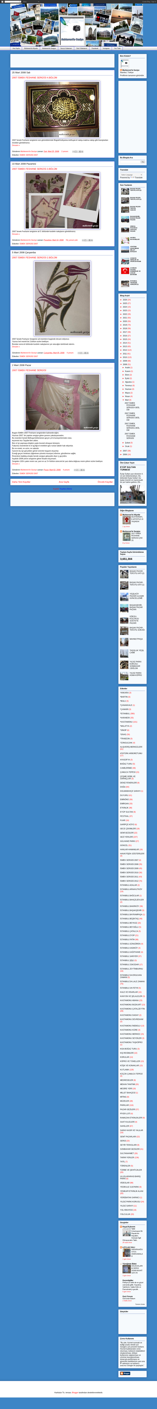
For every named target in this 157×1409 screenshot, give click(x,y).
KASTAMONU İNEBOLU (130, 1026)
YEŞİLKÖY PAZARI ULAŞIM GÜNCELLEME (137, 596)
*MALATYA (124, 726)
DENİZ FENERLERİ (128, 783)
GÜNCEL (124, 845)
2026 (125, 300)
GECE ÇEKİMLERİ (128, 829)
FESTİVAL (124, 816)
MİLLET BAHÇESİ (127, 1093)
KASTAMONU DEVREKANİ (131, 1019)
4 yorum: (70, 353)
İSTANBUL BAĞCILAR (129, 896)
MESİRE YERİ (126, 1089)
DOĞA (123, 787)
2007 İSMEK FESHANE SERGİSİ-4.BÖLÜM (34, 77)
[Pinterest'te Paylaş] (82, 151)
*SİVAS (123, 734)
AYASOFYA (125, 760)
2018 (125, 328)
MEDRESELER (126, 1080)
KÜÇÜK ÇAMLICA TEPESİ (131, 1074)
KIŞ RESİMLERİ (127, 1053)
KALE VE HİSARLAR (129, 992)
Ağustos (128, 382)
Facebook (95, 48)
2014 (125, 343)
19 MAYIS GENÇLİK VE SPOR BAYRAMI (135, 259)
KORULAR (124, 1057)
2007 (125, 451)
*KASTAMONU (126, 722)
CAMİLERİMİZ (126, 768)
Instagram (106, 48)
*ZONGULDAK (126, 743)
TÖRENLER (125, 1166)
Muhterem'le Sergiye (49, 48)
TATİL (122, 1162)
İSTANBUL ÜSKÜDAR (129, 965)
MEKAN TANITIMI (127, 1084)
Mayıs (127, 393)
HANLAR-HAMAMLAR (129, 849)
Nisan (127, 396)
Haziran (128, 389)
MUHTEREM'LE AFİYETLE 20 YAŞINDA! (137, 519)
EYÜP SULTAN (126, 812)
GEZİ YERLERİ (126, 837)
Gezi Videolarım (81, 48)
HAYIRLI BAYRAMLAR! (135, 238)
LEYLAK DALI (129, 1247)
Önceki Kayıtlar (105, 482)
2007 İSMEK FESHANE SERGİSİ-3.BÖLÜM (34, 169)
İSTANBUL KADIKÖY (129, 948)
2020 (125, 321)
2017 (125, 332)
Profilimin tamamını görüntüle (132, 75)
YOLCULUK (125, 1214)
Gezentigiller (128, 1280)
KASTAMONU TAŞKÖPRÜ (131, 1042)
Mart (127, 400)
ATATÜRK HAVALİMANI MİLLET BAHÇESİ (134, 249)
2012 (125, 350)
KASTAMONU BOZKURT (130, 1005)
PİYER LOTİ (125, 1114)
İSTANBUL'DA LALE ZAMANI (132, 981)
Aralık (127, 368)
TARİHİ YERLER (127, 1158)
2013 (125, 346)
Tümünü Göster (140, 1304)
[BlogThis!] (76, 151)
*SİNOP (123, 730)
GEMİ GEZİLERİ (127, 833)
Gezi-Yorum (128, 1296)
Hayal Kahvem (129, 1227)
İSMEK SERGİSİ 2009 (129, 868)
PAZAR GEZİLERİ (127, 1109)
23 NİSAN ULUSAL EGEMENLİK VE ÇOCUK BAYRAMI (135, 271)
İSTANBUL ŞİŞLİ (127, 960)
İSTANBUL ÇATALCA (129, 931)
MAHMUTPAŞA (136, 639)
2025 (125, 303)
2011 (125, 354)
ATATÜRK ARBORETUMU (131, 753)
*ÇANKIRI (124, 709)
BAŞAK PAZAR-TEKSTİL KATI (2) (135, 189)
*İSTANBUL (125, 714)
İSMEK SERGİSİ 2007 (29, 155)
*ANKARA (124, 693)
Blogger (75, 1393)
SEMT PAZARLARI (128, 1137)
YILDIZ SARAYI (126, 1206)
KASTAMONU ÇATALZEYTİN (132, 1009)
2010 (125, 357)
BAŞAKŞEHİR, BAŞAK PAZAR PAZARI (135, 218)
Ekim (127, 375)
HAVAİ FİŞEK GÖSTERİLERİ (132, 854)
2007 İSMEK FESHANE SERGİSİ (29, 370)
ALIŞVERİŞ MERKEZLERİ (131, 747)
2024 (125, 307)
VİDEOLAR (125, 1183)
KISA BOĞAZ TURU (128, 1049)
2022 (125, 314)
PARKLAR (124, 1105)
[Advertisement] (54, 60)
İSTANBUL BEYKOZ (128, 923)
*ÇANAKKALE (126, 705)
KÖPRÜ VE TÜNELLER (130, 1061)
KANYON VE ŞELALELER (131, 996)
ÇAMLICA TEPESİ (127, 772)
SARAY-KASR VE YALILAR (131, 1130)
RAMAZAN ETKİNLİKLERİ (131, 1118)
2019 (125, 325)
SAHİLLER (124, 1126)
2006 (125, 454)
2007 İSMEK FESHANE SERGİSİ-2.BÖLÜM (34, 257)
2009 (125, 361)
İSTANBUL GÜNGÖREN (130, 944)
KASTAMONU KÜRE (129, 1030)
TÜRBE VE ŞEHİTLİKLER (131, 1170)
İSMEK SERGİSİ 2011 (129, 877)
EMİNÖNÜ (124, 799)
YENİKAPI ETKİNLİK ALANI (131, 1191)
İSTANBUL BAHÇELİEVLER (132, 900)
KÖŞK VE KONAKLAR (129, 1066)
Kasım (128, 371)
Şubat (127, 443)
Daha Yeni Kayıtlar (21, 482)
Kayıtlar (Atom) (66, 489)
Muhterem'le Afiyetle (31, 48)
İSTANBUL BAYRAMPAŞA (131, 915)
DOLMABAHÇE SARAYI (130, 791)
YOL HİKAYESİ (126, 1210)
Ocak (127, 446)
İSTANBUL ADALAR (128, 885)
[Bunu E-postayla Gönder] (73, 151)
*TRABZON (125, 739)
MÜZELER (124, 1101)
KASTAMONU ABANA (129, 1000)
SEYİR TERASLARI (128, 1145)
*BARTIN (124, 697)
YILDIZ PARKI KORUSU (130, 1202)
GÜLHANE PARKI (127, 841)
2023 (125, 310)
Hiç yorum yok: (72, 240)
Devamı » (16, 145)
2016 (125, 336)
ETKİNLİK (124, 808)
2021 (125, 318)
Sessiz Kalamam (66, 48)
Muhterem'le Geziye (130, 70)
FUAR (122, 820)
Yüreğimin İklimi (129, 1264)
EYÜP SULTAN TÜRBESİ (128, 468)
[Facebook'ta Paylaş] (80, 151)
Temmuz (128, 386)
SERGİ (123, 1141)
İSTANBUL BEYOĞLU (129, 927)
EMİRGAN (124, 804)
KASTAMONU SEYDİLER (131, 1038)
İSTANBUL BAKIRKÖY (129, 906)
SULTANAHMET (127, 1153)
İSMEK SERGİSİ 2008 (129, 864)
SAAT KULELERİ (127, 1122)
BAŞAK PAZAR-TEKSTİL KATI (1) (135, 198)
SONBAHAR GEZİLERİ (130, 1149)
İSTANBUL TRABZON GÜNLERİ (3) (134, 282)
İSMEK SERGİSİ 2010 (129, 873)
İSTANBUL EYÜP (127, 935)
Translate (139, 178)
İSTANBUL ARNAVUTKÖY (131, 889)
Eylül (127, 378)
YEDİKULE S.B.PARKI (129, 1187)
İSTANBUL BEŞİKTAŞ (129, 919)
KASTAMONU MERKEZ (130, 1034)
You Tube (117, 48)
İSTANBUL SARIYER (129, 956)
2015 (125, 339)
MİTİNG (123, 1097)
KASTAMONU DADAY (129, 1015)
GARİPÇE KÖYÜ (127, 824)
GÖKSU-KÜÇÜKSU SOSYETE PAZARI (133, 228)
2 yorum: (65, 151)
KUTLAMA (124, 1070)
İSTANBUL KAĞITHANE (130, 952)
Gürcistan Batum (129, 1298)
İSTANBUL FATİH (127, 940)
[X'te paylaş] (78, 151)
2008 (125, 364)
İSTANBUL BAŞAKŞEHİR (131, 910)
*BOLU (123, 701)
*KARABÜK (125, 718)
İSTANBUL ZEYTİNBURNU (131, 969)
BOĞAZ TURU (126, 764)
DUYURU (124, 795)
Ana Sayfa (16, 48)
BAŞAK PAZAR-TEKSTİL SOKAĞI (135, 208)
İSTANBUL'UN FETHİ (129, 988)
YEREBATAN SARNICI (129, 1198)
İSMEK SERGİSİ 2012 (129, 881)
